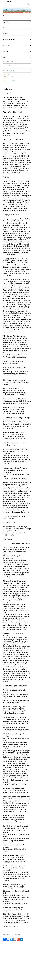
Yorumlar (6, 935)
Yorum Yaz (16, 935)
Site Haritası (6, 66)
